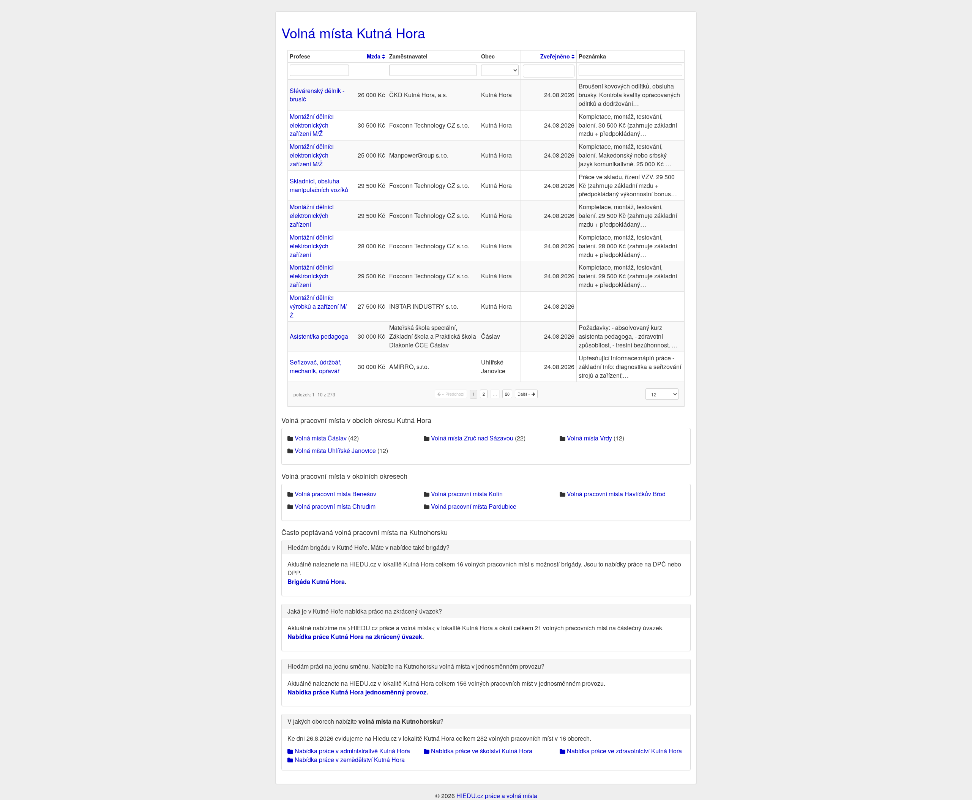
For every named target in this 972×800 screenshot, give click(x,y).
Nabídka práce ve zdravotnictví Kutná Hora (623, 750)
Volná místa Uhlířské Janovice (335, 450)
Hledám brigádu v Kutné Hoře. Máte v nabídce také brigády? (368, 547)
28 (507, 394)
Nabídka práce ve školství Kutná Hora (480, 750)
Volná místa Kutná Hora (353, 32)
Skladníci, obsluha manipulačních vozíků (319, 185)
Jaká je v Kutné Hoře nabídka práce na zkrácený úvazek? (364, 611)
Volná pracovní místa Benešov (335, 493)
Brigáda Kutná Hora (316, 581)
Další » (525, 394)
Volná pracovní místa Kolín (467, 493)
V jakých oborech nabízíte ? (365, 721)
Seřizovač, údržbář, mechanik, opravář (315, 366)
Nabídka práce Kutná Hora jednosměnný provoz (356, 692)
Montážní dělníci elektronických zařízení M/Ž (312, 125)
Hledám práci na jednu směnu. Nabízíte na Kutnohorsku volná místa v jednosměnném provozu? (415, 666)
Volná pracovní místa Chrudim (335, 506)
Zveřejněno (555, 56)
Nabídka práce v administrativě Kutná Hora (351, 750)
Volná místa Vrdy (589, 438)
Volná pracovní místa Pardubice (473, 506)
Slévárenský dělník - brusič (317, 95)
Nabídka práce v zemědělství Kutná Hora (349, 759)
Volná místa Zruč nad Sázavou (472, 438)
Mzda (374, 56)
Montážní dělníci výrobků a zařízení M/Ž (318, 306)
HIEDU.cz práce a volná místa (496, 795)
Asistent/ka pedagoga (319, 336)
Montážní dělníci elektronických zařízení (312, 215)
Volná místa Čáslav (321, 438)
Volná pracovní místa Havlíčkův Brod (616, 493)
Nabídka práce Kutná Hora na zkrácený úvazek (354, 636)
